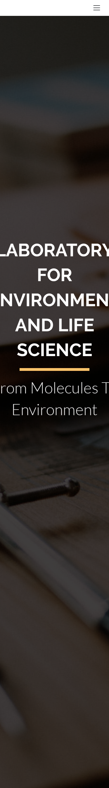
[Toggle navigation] (97, 7)
